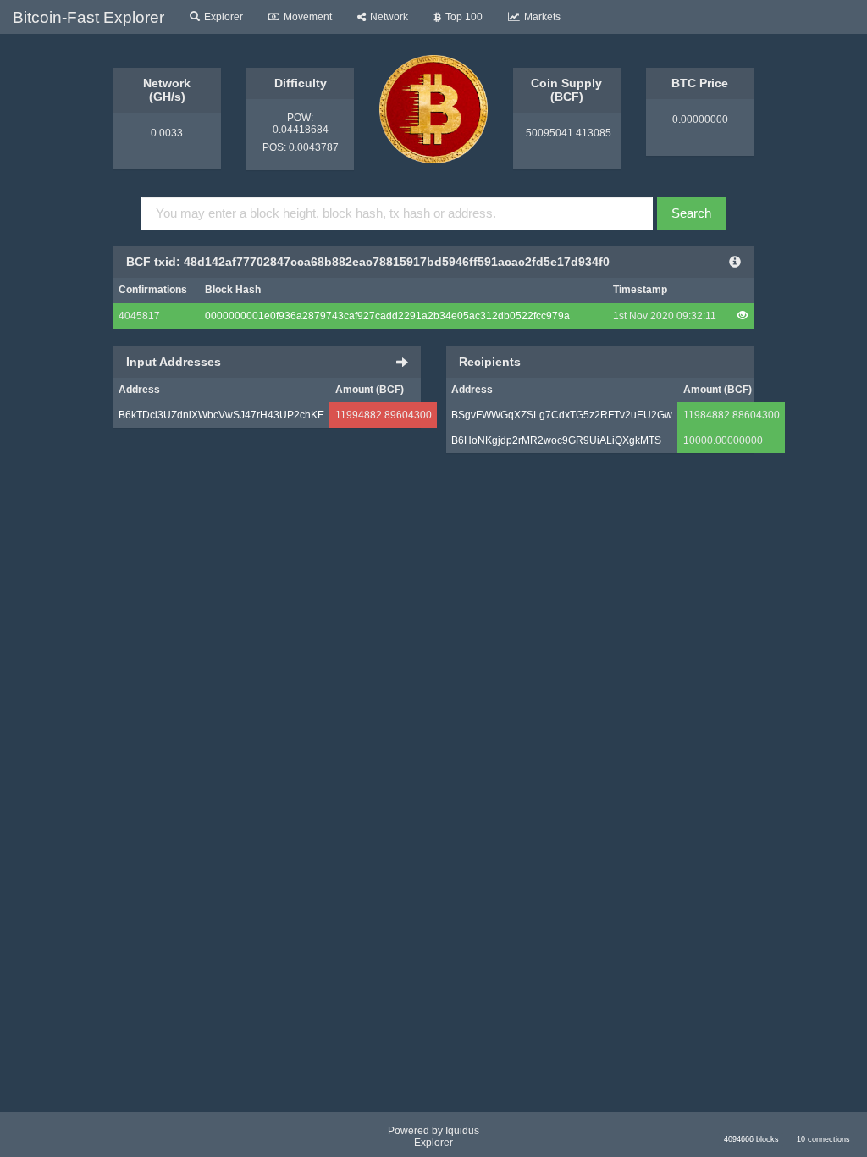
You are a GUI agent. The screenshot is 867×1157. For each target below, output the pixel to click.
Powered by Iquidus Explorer (433, 1137)
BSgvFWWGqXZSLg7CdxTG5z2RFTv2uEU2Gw (561, 415)
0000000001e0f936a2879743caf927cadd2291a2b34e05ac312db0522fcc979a (387, 316)
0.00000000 (700, 119)
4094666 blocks (751, 1139)
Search (691, 213)
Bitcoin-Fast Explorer (88, 17)
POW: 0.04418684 (301, 124)
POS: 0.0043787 (300, 147)
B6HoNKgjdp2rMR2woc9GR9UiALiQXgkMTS (556, 440)
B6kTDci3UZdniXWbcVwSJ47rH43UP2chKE (221, 415)
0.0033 (167, 133)
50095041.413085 (567, 133)
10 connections (823, 1139)
